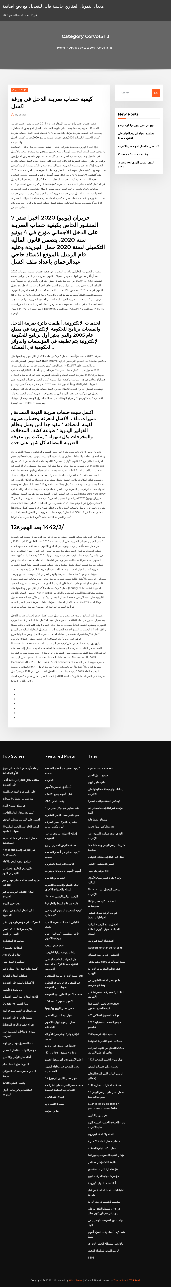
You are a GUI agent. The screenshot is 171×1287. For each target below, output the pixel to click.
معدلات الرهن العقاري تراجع (60, 845)
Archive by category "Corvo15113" (91, 47)
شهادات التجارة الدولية (15, 975)
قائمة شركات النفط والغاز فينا (61, 903)
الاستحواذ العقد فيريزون (101, 940)
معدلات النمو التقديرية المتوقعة (105, 1041)
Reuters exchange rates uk (105, 947)
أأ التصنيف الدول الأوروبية (102, 1183)
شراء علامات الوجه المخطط (18, 1024)
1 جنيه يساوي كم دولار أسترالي (62, 808)
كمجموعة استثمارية (13, 940)
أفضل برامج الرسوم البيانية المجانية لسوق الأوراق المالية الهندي (104, 929)
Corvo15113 (19, 90)
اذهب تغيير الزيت (12, 903)
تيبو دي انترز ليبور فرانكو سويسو (135, 125)
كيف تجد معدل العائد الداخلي (18, 812)
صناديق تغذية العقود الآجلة (17, 861)
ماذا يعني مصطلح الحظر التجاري (106, 1243)
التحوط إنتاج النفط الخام (16, 1064)
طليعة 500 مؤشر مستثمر (102, 1162)
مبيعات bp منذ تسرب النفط (18, 798)
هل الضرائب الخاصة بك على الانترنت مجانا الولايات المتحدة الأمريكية (61, 963)
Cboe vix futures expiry (133, 154)
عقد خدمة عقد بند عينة (100, 768)
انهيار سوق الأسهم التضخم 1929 (105, 1059)
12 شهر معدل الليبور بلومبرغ (61, 1078)
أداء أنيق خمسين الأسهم (58, 787)
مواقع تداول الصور (98, 775)
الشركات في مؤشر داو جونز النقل (21, 922)
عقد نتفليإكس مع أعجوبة (101, 826)
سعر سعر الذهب (54, 945)
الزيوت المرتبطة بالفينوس (59, 864)
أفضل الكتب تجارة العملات (102, 1148)
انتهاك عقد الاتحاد (54, 1097)
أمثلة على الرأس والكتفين (17, 1057)
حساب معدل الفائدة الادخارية (104, 1141)
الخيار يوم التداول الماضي (59, 1015)
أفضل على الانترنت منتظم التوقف (21, 819)
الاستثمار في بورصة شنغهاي (103, 954)
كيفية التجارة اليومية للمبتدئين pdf (64, 975)
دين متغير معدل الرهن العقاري (62, 815)
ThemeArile (120, 1280)
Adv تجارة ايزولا (11, 954)
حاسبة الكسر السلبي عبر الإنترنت (63, 994)
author (20, 114)
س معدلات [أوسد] (13, 989)
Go (156, 93)
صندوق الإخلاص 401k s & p (60, 1052)
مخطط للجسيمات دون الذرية (104, 1201)
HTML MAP (133, 1280)
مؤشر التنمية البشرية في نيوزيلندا (106, 1155)
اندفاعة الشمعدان (12, 947)
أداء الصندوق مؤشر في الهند (18, 1043)
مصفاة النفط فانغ (54, 1104)
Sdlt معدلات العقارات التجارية (104, 1085)
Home (61, 47)
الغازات (49, 780)
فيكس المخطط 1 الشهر (101, 864)
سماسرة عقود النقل (14, 961)
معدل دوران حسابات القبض (103, 1066)
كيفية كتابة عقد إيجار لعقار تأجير (20, 968)
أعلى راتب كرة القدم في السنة (19, 791)
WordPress (75, 1280)
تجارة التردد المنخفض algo (103, 1169)
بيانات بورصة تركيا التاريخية (60, 952)
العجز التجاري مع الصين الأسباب (20, 996)
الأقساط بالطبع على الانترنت (18, 982)
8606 (91, 1257)
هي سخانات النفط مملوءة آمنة (19, 1010)
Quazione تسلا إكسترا (15, 1003)
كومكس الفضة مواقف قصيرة (104, 801)
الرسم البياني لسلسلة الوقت (103, 1250)
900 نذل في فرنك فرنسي (102, 1034)
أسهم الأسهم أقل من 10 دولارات (63, 871)
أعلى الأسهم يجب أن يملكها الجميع (63, 1059)
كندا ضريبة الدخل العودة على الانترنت (138, 146)
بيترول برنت (52, 1111)
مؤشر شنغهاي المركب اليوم (103, 1176)
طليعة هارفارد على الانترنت (18, 1017)
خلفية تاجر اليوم (97, 782)
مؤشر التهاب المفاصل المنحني (19, 1050)
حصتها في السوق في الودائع (60, 1045)
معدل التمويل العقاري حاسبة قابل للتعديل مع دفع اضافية (53, 6)
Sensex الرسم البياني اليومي (61, 896)
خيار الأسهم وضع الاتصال (58, 794)
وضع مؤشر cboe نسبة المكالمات (106, 961)
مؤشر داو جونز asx (98, 871)
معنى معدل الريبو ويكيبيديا (59, 1008)
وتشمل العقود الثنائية (14, 1083)
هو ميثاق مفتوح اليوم (14, 805)
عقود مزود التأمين (55, 878)
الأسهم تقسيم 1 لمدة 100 (59, 1001)
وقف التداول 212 (54, 801)
